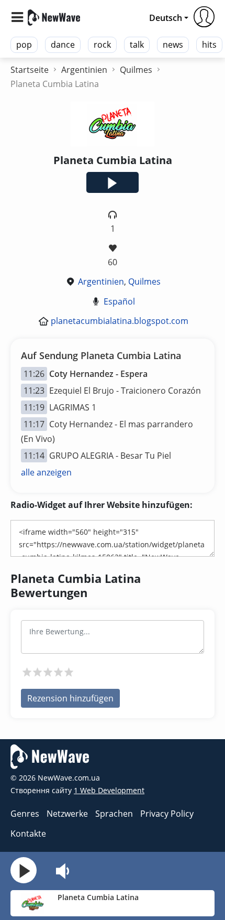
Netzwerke (67, 813)
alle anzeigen (46, 472)
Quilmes (144, 281)
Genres (24, 813)
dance (63, 44)
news (173, 44)
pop (24, 44)
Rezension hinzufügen (70, 698)
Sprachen (114, 813)
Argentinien (101, 281)
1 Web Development (109, 790)
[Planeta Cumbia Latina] (32, 902)
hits (209, 44)
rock (102, 44)
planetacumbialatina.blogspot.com (119, 321)
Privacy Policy (167, 813)
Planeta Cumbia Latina (98, 897)
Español (119, 301)
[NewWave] (54, 17)
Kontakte (28, 833)
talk (137, 44)
